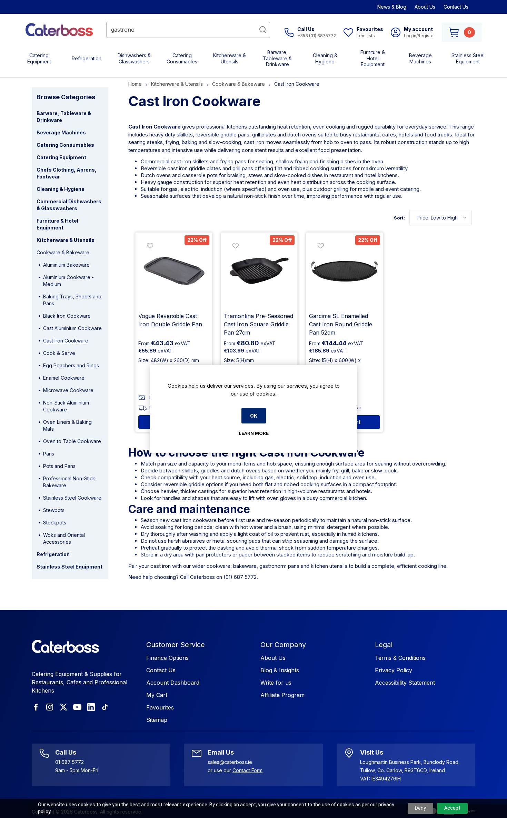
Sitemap (156, 719)
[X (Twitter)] (63, 707)
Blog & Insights (279, 670)
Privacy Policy (393, 670)
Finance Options (167, 657)
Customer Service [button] (175, 645)
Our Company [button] (283, 645)
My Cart (156, 695)
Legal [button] (383, 645)
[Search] (263, 29)
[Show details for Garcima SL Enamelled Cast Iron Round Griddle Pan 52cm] (344, 270)
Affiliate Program (282, 695)
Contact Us (456, 7)
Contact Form (247, 770)
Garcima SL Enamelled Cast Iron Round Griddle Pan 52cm (340, 324)
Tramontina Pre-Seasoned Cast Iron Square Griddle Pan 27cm (258, 324)
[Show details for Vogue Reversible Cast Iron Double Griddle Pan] (173, 270)
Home (135, 84)
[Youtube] (77, 707)
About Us (425, 7)
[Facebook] (36, 707)
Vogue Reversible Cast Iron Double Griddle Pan (170, 320)
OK (253, 416)
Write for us (275, 682)
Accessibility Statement (405, 682)
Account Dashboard (172, 682)
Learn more (254, 433)
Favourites (160, 707)
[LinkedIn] (91, 707)
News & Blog (391, 7)
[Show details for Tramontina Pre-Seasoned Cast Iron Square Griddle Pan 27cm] (259, 270)
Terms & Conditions (400, 657)
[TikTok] (105, 707)
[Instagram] (50, 707)
